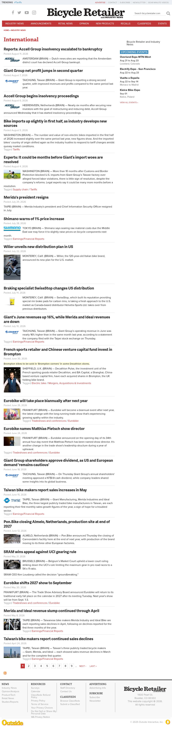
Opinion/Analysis (10, 691)
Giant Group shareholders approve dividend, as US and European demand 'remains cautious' (58, 462)
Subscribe (125, 2)
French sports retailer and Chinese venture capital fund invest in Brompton (58, 351)
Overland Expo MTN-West (135, 57)
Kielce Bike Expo (130, 90)
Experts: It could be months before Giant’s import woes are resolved (53, 159)
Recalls (125, 23)
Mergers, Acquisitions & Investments (69, 383)
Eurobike (73, 421)
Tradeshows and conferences (49, 421)
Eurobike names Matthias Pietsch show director (44, 428)
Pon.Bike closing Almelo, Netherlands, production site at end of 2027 (57, 524)
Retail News (65, 23)
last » (93, 666)
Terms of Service (39, 704)
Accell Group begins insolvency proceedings (41, 95)
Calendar (35, 691)
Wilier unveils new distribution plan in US (38, 246)
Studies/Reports (10, 702)
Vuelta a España (129, 78)
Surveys (35, 688)
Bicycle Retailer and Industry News (143, 43)
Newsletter (139, 2)
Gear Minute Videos (158, 2)
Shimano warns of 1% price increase (34, 218)
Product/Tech (8, 695)
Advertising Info (98, 688)
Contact (112, 2)
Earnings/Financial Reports (28, 239)
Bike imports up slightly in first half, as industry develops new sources (55, 123)
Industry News (14, 23)
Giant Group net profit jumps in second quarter (43, 70)
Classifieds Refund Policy (40, 696)
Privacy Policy (38, 700)
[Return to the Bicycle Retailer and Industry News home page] (86, 17)
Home (6, 30)
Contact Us (66, 691)
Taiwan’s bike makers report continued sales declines (48, 638)
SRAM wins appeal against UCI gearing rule (40, 551)
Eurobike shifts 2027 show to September (38, 582)
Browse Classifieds (70, 700)
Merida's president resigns (26, 197)
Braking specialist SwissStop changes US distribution (49, 288)
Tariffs (19, 2)
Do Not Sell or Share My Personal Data (43, 712)
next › (82, 666)
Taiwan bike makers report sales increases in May (45, 489)
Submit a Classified (70, 704)
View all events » (129, 102)
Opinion (84, 23)
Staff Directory (67, 688)
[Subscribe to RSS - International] (5, 673)
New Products (105, 23)
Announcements (41, 23)
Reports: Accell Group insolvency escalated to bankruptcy (53, 49)
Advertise (100, 2)
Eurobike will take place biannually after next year (46, 400)
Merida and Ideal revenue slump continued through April (51, 610)
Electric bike (39, 383)
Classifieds (144, 23)
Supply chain (20, 189)
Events (162, 23)
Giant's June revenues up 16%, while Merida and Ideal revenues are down (57, 319)
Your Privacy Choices (42, 707)
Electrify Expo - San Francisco (138, 69)
